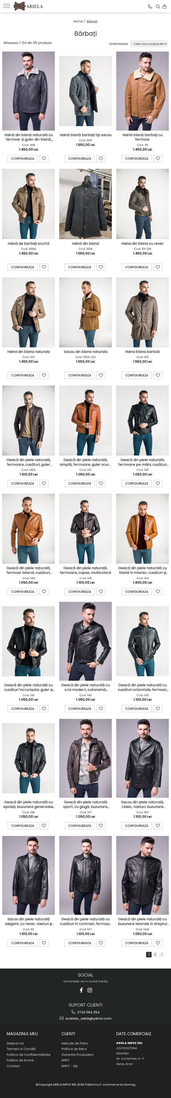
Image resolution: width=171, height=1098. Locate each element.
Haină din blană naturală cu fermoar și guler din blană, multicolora (28, 137)
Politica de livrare (20, 1060)
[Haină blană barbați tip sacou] (85, 91)
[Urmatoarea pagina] (161, 954)
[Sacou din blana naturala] (85, 312)
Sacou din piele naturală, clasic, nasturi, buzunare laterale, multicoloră (142, 804)
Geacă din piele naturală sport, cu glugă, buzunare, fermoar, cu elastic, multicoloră (85, 804)
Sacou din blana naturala (85, 352)
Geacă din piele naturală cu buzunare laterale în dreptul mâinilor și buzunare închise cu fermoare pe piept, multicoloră (142, 921)
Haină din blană (85, 243)
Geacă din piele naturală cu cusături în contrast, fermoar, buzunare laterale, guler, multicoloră (85, 921)
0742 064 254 (88, 1012)
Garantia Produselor (77, 1054)
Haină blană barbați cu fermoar (142, 137)
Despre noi (15, 1043)
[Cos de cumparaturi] (164, 6)
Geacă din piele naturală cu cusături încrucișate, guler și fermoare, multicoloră (28, 687)
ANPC (65, 1060)
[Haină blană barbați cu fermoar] (142, 91)
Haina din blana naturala (28, 352)
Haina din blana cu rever (142, 243)
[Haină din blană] (85, 204)
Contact (13, 1066)
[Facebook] (81, 990)
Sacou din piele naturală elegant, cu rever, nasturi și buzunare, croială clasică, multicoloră (28, 921)
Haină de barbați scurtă (28, 243)
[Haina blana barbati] (142, 312)
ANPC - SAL (69, 1066)
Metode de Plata (74, 1043)
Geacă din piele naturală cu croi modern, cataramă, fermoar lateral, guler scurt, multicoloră (85, 687)
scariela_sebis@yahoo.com (88, 1018)
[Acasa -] (35, 6)
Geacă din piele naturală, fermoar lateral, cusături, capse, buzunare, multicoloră (28, 570)
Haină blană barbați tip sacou (86, 135)
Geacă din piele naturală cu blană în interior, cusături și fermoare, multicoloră (142, 570)
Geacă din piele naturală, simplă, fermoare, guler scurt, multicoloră (85, 462)
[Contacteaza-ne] (150, 6)
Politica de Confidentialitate (28, 1054)
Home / (79, 21)
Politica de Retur (74, 1049)
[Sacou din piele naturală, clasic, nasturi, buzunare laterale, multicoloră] (142, 758)
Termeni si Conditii (21, 1049)
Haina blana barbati (142, 352)
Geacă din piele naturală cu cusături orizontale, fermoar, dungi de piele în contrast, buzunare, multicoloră (142, 687)
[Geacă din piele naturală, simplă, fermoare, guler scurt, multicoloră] (85, 421)
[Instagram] (90, 990)
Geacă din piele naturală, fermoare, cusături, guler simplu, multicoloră (28, 462)
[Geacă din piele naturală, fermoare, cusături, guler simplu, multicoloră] (28, 421)
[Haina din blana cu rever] (142, 204)
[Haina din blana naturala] (28, 312)
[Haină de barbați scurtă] (28, 204)
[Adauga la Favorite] (43, 158)
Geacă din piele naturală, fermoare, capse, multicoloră (85, 570)
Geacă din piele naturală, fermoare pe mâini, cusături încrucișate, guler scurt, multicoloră (142, 462)
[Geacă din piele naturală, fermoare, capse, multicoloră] (85, 529)
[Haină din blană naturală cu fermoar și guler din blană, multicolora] (28, 91)
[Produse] (8, 5)
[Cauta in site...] (158, 6)
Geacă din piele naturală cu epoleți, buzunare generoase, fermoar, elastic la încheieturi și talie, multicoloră (28, 804)
